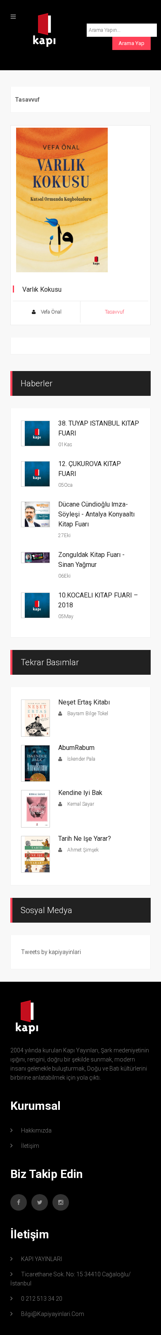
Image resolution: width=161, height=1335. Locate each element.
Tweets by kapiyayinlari (51, 952)
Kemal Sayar (80, 804)
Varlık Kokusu (42, 289)
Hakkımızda (36, 1130)
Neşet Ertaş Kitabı (84, 702)
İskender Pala (80, 759)
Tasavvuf (114, 312)
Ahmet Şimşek (82, 850)
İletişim (30, 1145)
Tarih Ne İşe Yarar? (84, 838)
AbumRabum (76, 748)
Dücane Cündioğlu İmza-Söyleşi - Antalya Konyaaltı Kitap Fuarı (96, 514)
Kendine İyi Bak (80, 793)
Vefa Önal (51, 312)
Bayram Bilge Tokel (87, 713)
